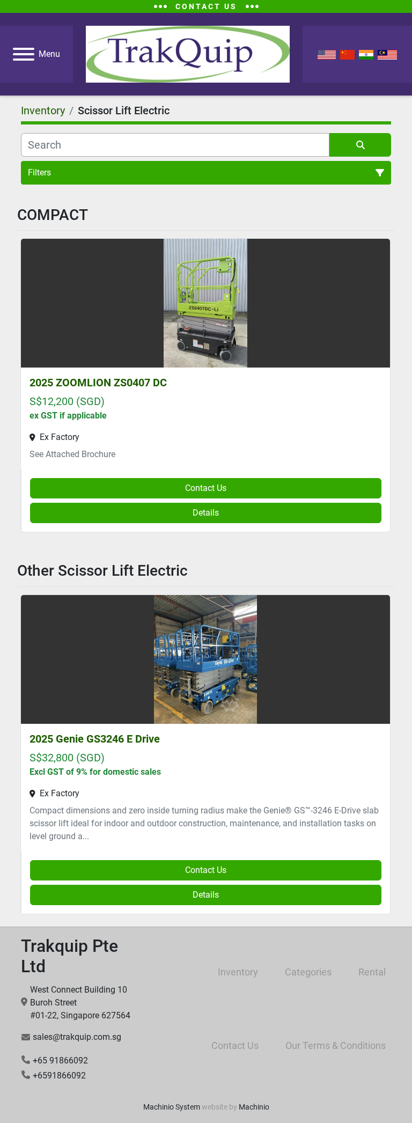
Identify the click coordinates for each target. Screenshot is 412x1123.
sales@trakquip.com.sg (77, 1037)
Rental (372, 972)
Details (206, 513)
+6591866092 (59, 1075)
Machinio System (171, 1107)
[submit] (360, 145)
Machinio (254, 1107)
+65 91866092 (60, 1060)
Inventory (238, 972)
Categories (308, 972)
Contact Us (205, 488)
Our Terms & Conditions (335, 1045)
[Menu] (23, 54)
